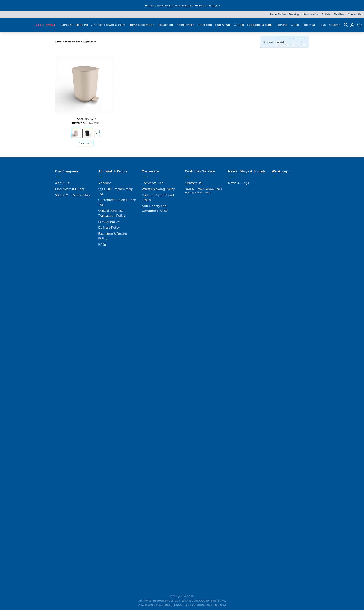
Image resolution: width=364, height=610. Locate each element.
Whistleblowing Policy (158, 189)
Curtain (239, 25)
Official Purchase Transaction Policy (111, 213)
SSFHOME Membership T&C (115, 191)
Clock (295, 25)
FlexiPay (339, 14)
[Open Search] (346, 25)
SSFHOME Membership (72, 195)
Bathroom (205, 25)
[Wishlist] (359, 25)
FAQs (102, 244)
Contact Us (354, 14)
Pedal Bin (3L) (85, 119)
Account (104, 183)
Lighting (281, 25)
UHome (334, 25)
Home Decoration (141, 25)
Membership (310, 14)
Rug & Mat (222, 25)
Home (58, 41)
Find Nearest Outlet (69, 189)
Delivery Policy (109, 227)
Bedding (82, 25)
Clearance (46, 25)
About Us (62, 183)
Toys (322, 25)
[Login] (352, 25)
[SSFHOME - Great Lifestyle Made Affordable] (16, 24)
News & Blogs (238, 183)
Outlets (326, 14)
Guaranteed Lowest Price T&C (117, 202)
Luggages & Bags (259, 25)
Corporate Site (152, 183)
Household (165, 25)
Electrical (309, 25)
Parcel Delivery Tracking (284, 14)
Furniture (66, 25)
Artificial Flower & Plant (108, 25)
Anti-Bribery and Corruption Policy (155, 208)
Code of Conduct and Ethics (158, 197)
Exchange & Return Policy (112, 236)
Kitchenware (185, 25)
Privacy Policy (108, 222)
